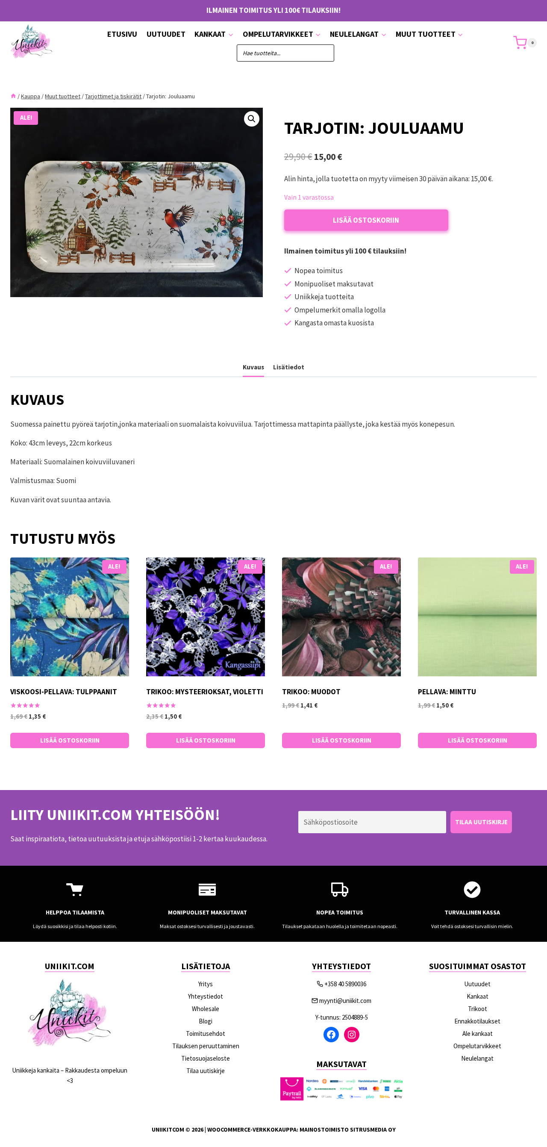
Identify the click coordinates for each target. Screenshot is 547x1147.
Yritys (205, 984)
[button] (251, 119)
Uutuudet (166, 34)
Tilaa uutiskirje (205, 1071)
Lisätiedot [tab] (288, 367)
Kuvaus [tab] (253, 367)
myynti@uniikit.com (345, 1001)
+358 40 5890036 (345, 984)
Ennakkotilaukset (477, 1021)
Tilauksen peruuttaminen (205, 1046)
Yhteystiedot (205, 996)
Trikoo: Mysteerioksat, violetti (204, 691)
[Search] (323, 53)
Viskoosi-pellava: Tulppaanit (63, 691)
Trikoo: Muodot (311, 691)
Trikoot (477, 1009)
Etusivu (122, 34)
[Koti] (13, 96)
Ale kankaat (477, 1033)
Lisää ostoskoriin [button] (70, 740)
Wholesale (205, 1009)
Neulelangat (477, 1058)
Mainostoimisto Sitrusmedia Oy (348, 1129)
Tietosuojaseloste (205, 1058)
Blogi (205, 1021)
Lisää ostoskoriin (366, 220)
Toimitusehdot (205, 1033)
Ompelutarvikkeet (477, 1046)
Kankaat (477, 996)
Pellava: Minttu (447, 691)
